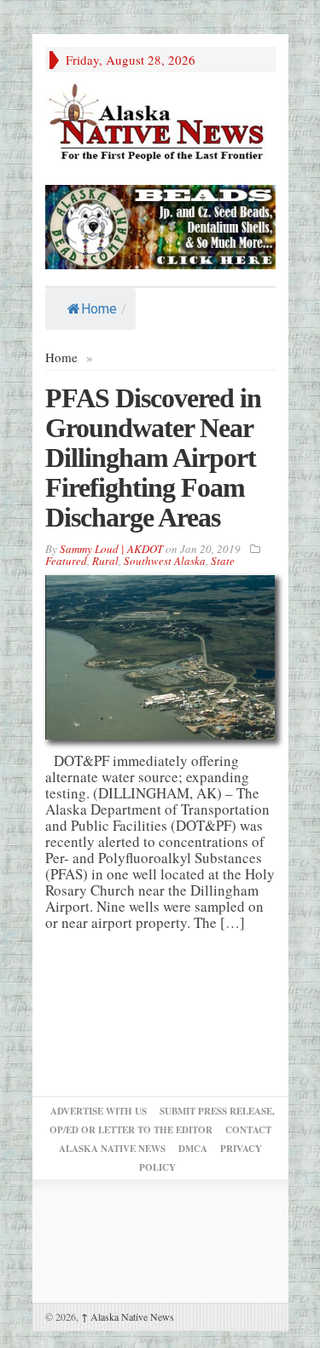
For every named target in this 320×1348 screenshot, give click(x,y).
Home (99, 309)
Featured (66, 560)
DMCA (192, 1148)
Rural (105, 560)
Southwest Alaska (165, 560)
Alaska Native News (127, 1316)
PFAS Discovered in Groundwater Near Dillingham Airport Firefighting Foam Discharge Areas (153, 458)
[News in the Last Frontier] (160, 124)
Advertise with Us (98, 1111)
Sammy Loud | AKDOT (111, 548)
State (223, 560)
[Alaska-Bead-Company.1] (160, 224)
